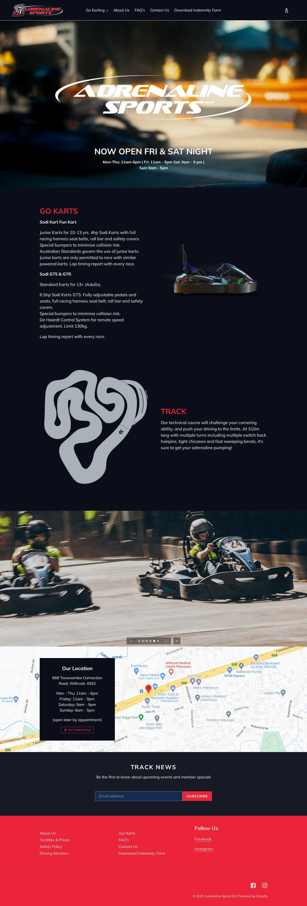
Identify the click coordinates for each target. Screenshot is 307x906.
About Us (48, 833)
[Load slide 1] (139, 641)
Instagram (204, 848)
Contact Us (128, 846)
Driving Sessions (54, 853)
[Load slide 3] (147, 641)
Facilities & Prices (55, 839)
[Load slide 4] (151, 641)
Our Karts (127, 833)
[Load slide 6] (158, 641)
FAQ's (124, 839)
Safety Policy (51, 846)
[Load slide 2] (143, 641)
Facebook (203, 839)
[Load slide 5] (154, 641)
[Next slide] (166, 641)
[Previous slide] (131, 641)
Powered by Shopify (252, 896)
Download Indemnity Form (142, 853)
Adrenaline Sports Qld (221, 896)
